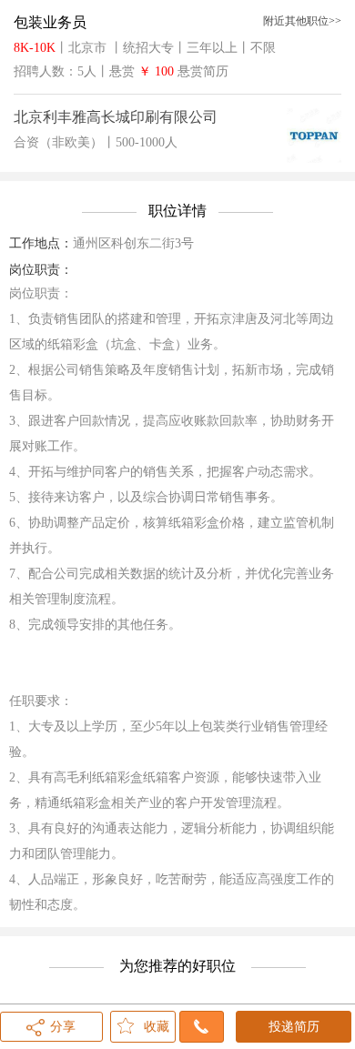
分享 (63, 1027)
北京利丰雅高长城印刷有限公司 (116, 117)
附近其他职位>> (302, 21)
